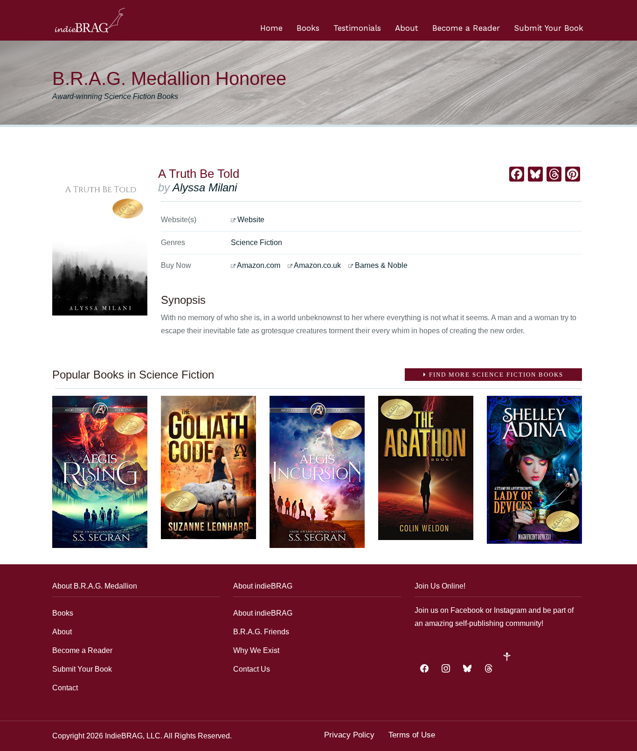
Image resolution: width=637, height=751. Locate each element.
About (406, 28)
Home (271, 28)
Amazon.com (258, 265)
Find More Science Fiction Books (495, 374)
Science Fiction (256, 242)
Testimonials (357, 28)
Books (308, 28)
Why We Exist (256, 650)
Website (250, 220)
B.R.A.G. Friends (261, 632)
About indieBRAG (262, 613)
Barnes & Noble (381, 265)
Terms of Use (411, 734)
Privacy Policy (349, 734)
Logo (90, 20)
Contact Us (251, 669)
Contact (65, 688)
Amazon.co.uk (317, 265)
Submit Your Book (548, 28)
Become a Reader (466, 28)
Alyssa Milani (205, 187)
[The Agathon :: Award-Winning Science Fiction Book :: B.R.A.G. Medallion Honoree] (425, 468)
